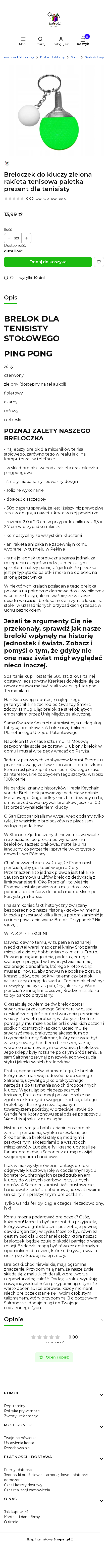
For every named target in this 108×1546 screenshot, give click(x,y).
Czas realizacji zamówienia (27, 1490)
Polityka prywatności (22, 1411)
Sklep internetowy (48, 1539)
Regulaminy (14, 1406)
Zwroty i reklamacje (21, 1416)
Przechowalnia (17, 1448)
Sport (75, 57)
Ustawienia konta (19, 1443)
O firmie (11, 1522)
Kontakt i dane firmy (22, 1517)
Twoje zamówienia (20, 1438)
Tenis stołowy (94, 57)
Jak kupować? (16, 1512)
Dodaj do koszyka (48, 261)
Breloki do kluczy (52, 57)
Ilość (8, 229)
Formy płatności (18, 1469)
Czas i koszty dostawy (23, 1485)
